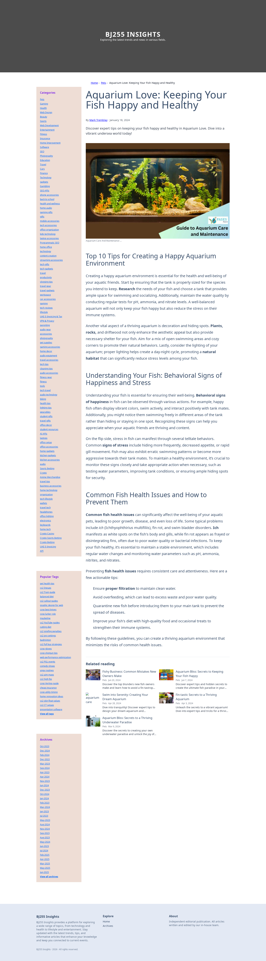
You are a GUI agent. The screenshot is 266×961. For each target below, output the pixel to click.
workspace (45, 294)
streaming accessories (51, 260)
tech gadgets (46, 268)
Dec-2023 (45, 789)
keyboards (45, 524)
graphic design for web (51, 605)
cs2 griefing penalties (51, 631)
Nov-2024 (45, 828)
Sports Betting (47, 468)
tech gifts (44, 264)
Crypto (43, 472)
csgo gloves (46, 648)
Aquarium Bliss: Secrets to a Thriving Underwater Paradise (127, 720)
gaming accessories (50, 346)
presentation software (51, 709)
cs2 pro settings (48, 635)
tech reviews (46, 307)
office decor (46, 425)
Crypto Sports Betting (51, 537)
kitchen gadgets (48, 455)
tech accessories (48, 225)
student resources (49, 429)
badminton (45, 640)
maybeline (45, 618)
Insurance (45, 138)
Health (43, 108)
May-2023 (45, 820)
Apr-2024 (44, 776)
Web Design (46, 112)
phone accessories (49, 194)
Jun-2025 (44, 872)
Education (45, 160)
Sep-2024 (45, 768)
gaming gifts (46, 212)
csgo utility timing (49, 692)
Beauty (43, 116)
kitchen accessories (50, 459)
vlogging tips (46, 281)
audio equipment (48, 355)
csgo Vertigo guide (49, 683)
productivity (46, 277)
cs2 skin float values (50, 700)
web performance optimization (55, 657)
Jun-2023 (44, 846)
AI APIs (43, 433)
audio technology (48, 394)
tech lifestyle (46, 498)
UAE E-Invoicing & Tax (51, 316)
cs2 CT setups (47, 705)
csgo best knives (48, 609)
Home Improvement (50, 142)
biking (43, 399)
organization (46, 494)
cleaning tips (46, 368)
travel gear (45, 286)
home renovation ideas (51, 696)
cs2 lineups (45, 587)
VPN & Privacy (47, 320)
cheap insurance (48, 687)
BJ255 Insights (133, 34)
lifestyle (44, 312)
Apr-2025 (44, 859)
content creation (48, 255)
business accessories (50, 485)
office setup (46, 442)
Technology (45, 177)
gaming (44, 303)
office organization (49, 229)
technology (45, 251)
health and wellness (50, 203)
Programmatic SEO (49, 242)
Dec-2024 (45, 750)
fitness (43, 381)
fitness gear (46, 377)
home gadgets (47, 451)
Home (94, 82)
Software (44, 147)
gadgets (44, 181)
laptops (43, 438)
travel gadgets (47, 290)
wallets (43, 503)
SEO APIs (44, 190)
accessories (46, 333)
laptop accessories (49, 238)
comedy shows (47, 666)
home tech (45, 529)
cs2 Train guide (47, 592)
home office (46, 247)
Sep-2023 (45, 833)
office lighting (47, 516)
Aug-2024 (45, 824)
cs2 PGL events (47, 661)
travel (43, 273)
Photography (46, 155)
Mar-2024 (45, 807)
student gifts (46, 416)
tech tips (44, 364)
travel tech (45, 507)
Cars (42, 168)
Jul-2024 (44, 850)
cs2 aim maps (47, 674)
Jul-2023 (44, 815)
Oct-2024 (44, 794)
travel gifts (45, 420)
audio (43, 464)
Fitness (43, 134)
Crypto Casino (47, 533)
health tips (45, 403)
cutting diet (45, 626)
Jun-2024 (44, 785)
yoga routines (47, 670)
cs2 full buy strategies (51, 644)
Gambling (45, 186)
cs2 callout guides (49, 600)
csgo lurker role (48, 613)
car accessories (48, 299)
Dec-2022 (45, 759)
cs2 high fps (46, 679)
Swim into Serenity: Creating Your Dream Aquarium (125, 697)
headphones (46, 511)
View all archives (49, 876)
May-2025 (45, 867)
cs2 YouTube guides (50, 622)
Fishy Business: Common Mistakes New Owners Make (129, 674)
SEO (42, 151)
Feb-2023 (44, 802)
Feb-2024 (44, 755)
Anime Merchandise (50, 477)
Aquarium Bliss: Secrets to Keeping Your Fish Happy (199, 674)
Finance (44, 173)
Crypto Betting (47, 542)
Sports (43, 121)
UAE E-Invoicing (48, 546)
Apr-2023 (44, 772)
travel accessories (49, 359)
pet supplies (46, 342)
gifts (42, 216)
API (41, 551)
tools (42, 386)
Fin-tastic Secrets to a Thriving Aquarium (196, 697)
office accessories (49, 446)
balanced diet (47, 596)
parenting (45, 325)
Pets (103, 82)
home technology (48, 490)
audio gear (45, 329)
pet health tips (47, 583)
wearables (45, 412)
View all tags (47, 713)
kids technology (48, 234)
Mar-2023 (45, 763)
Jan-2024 (44, 798)
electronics (45, 520)
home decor (46, 351)
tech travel (45, 390)
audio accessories (49, 372)
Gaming (44, 103)
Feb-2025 (44, 854)
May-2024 (45, 841)
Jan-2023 (44, 811)
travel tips (45, 481)
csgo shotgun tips (49, 653)
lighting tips (46, 407)
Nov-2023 (45, 781)
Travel (43, 164)
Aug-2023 (45, 837)
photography (46, 338)
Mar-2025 (45, 863)
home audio (46, 207)
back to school (47, 199)
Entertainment (47, 129)
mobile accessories (49, 221)
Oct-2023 (44, 746)
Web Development (49, 125)
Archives (108, 926)
